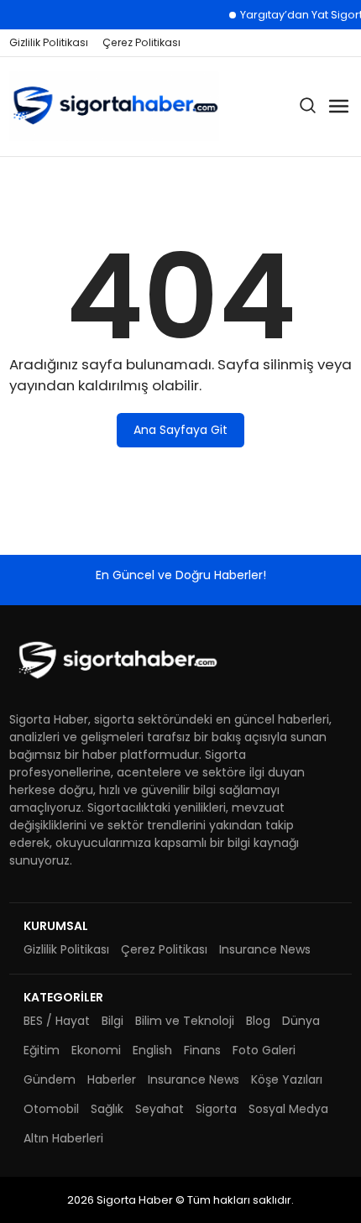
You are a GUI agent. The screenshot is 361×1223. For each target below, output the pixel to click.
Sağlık (107, 1108)
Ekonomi (96, 1050)
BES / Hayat (57, 1020)
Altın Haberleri (63, 1138)
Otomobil (51, 1108)
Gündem (50, 1079)
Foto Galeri (264, 1050)
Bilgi (112, 1020)
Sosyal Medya (288, 1108)
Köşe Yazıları (286, 1079)
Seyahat (159, 1108)
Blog (258, 1020)
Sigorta (216, 1108)
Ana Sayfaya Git (180, 429)
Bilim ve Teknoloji (184, 1020)
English (152, 1050)
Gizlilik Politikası (48, 42)
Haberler (111, 1079)
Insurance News (265, 949)
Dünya (301, 1020)
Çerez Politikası (141, 42)
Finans (202, 1050)
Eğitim (42, 1050)
